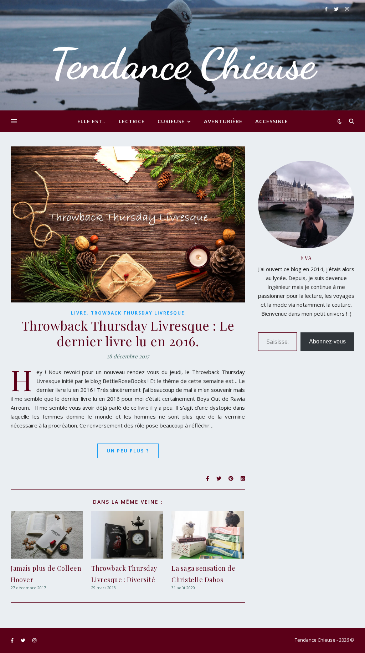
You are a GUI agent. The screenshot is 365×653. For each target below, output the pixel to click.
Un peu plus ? (128, 450)
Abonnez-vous (327, 341)
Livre (79, 313)
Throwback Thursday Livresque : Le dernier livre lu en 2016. (128, 333)
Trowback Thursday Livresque (138, 313)
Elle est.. (91, 121)
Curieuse (171, 121)
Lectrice (132, 121)
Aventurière (223, 121)
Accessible (271, 121)
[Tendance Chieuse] (182, 55)
